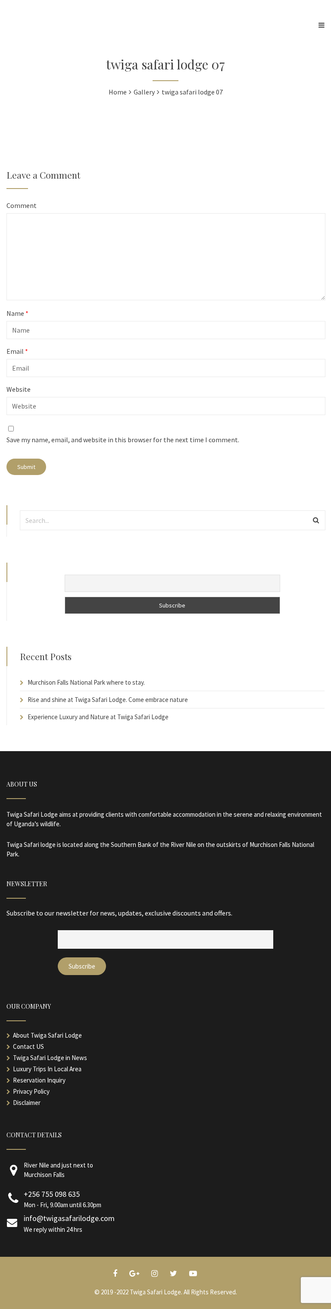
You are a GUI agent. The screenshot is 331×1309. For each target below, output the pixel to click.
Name (17, 313)
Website (18, 389)
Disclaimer (27, 1102)
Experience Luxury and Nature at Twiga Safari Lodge (98, 717)
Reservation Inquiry (39, 1080)
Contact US (28, 1046)
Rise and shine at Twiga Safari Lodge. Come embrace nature (108, 699)
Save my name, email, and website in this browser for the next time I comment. (122, 439)
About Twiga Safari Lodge (47, 1035)
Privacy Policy (31, 1091)
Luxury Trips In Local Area (47, 1069)
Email (17, 351)
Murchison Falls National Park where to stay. (86, 682)
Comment (21, 205)
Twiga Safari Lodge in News (50, 1058)
